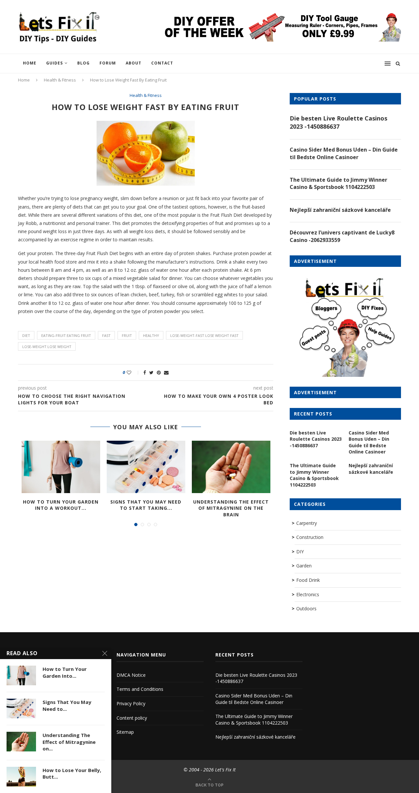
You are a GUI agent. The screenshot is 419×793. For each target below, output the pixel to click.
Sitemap (125, 732)
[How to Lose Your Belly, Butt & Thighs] (21, 776)
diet (26, 335)
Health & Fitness (60, 80)
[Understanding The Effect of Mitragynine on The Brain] (231, 467)
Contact (162, 63)
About (133, 63)
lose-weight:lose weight (46, 346)
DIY (300, 551)
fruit (127, 335)
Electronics (307, 594)
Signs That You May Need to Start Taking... (145, 505)
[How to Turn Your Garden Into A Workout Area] (61, 467)
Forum (108, 63)
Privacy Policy (131, 703)
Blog (83, 63)
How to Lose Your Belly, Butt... (72, 773)
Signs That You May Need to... (67, 705)
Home (29, 63)
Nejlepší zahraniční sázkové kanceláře (340, 209)
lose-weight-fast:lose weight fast (204, 335)
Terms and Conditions (140, 689)
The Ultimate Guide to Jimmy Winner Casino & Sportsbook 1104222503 (338, 183)
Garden (304, 565)
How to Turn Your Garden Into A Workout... (61, 505)
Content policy (132, 718)
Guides (54, 63)
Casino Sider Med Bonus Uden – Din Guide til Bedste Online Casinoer (344, 153)
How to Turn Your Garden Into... (65, 672)
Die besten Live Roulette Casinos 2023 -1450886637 (338, 122)
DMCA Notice (131, 675)
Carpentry (306, 523)
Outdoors (306, 608)
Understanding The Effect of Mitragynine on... (69, 742)
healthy (151, 335)
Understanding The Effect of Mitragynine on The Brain (231, 508)
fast (106, 335)
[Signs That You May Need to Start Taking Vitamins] (146, 467)
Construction (309, 537)
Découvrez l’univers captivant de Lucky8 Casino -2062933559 (342, 236)
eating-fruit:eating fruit (66, 335)
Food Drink (308, 580)
